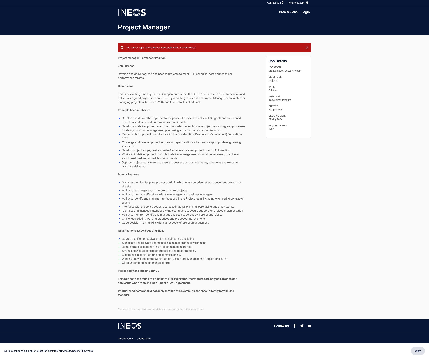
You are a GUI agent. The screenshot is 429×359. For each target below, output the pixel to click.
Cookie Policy (144, 338)
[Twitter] (302, 326)
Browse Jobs (288, 12)
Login (306, 12)
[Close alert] (307, 47)
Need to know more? (83, 350)
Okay (418, 350)
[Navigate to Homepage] (132, 12)
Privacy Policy (125, 338)
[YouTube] (309, 326)
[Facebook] (294, 326)
